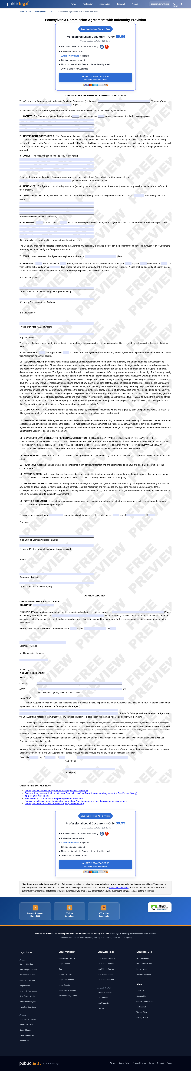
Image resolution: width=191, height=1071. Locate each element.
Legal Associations (66, 980)
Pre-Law (100, 1008)
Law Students (103, 1003)
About (135, 4)
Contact (160, 1063)
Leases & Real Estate (28, 991)
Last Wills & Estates (27, 1019)
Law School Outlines (105, 980)
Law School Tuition (105, 974)
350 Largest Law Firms (67, 958)
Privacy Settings (139, 1063)
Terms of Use (141, 1012)
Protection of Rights (27, 1001)
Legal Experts (64, 985)
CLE (60, 969)
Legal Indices (141, 969)
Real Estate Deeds (27, 996)
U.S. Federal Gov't (144, 964)
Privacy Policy (142, 1017)
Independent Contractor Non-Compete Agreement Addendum (54, 798)
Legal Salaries (64, 964)
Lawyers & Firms (65, 974)
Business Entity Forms (67, 996)
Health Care (24, 1041)
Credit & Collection (27, 980)
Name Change (25, 1030)
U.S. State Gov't (143, 958)
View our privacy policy (122, 937)
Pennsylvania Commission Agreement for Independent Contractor (56, 790)
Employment (24, 985)
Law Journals (102, 998)
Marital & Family (26, 1025)
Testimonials (141, 1007)
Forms (73, 4)
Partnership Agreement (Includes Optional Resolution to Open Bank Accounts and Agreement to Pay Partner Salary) (81, 793)
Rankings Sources (104, 992)
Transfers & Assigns (27, 1007)
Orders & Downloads (160, 4)
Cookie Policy (124, 1063)
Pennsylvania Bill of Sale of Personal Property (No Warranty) (54, 803)
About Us (140, 991)
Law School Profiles (105, 964)
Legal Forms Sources (67, 990)
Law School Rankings (106, 958)
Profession (88, 4)
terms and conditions (119, 887)
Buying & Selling (26, 964)
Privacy (113, 1063)
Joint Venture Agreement (36, 796)
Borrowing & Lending (28, 969)
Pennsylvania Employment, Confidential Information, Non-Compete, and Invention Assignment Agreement (76, 801)
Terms (151, 1063)
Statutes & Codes (143, 974)
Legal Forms (25, 952)
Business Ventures (27, 975)
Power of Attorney (26, 1035)
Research (121, 4)
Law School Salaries (105, 969)
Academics (105, 4)
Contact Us (141, 996)
